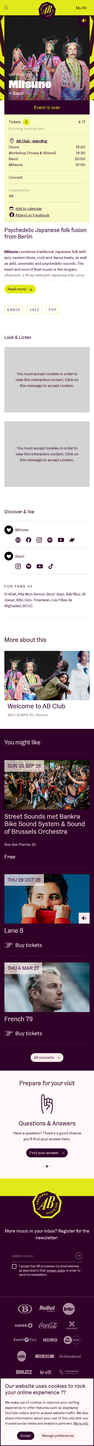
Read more (17, 288)
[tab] (44, 1166)
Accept (25, 1435)
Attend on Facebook (32, 215)
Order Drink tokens (45, 1152)
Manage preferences (58, 1435)
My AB (81, 7)
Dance (14, 310)
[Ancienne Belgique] (47, 10)
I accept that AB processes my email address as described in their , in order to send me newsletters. (49, 1270)
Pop (53, 310)
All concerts (44, 1057)
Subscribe (78, 1256)
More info (81, 1423)
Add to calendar (28, 208)
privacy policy (56, 1271)
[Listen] (84, 20)
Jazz (35, 310)
